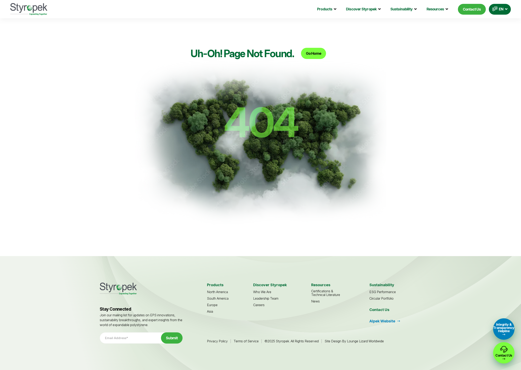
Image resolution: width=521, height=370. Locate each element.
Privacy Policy (217, 341)
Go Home (313, 53)
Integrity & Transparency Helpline (503, 327)
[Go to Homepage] (28, 9)
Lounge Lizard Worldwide (365, 341)
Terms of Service (246, 341)
